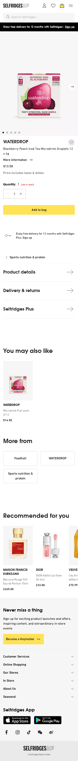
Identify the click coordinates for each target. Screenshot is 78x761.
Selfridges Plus (18, 309)
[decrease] (8, 194)
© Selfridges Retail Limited (39, 754)
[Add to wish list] (71, 142)
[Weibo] (51, 735)
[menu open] (71, 6)
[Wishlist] (53, 6)
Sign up (70, 27)
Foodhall (20, 458)
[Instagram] (17, 735)
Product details (19, 272)
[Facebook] (6, 735)
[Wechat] (40, 735)
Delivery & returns (21, 290)
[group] (39, 393)
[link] (17, 413)
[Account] (44, 6)
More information (15, 160)
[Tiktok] (29, 735)
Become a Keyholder (20, 639)
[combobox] (42, 16)
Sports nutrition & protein (27, 257)
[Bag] (62, 6)
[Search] (8, 17)
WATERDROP (15, 142)
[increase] (21, 194)
